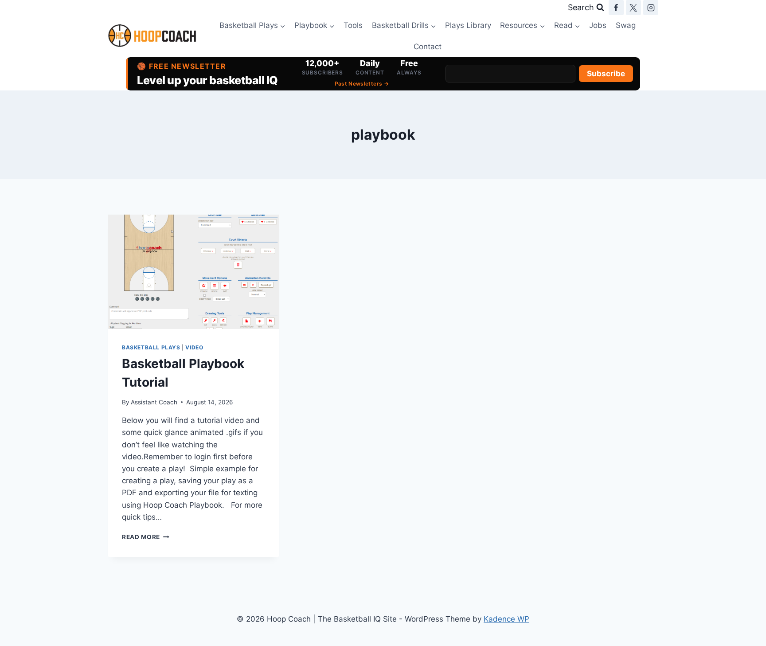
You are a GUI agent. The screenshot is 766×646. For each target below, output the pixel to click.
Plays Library (468, 25)
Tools (353, 25)
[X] (633, 7)
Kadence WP (506, 619)
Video (194, 347)
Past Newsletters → (362, 83)
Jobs (597, 25)
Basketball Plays (151, 347)
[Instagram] (650, 7)
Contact (428, 46)
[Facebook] (616, 7)
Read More (145, 536)
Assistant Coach (154, 402)
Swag (626, 25)
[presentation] (193, 272)
